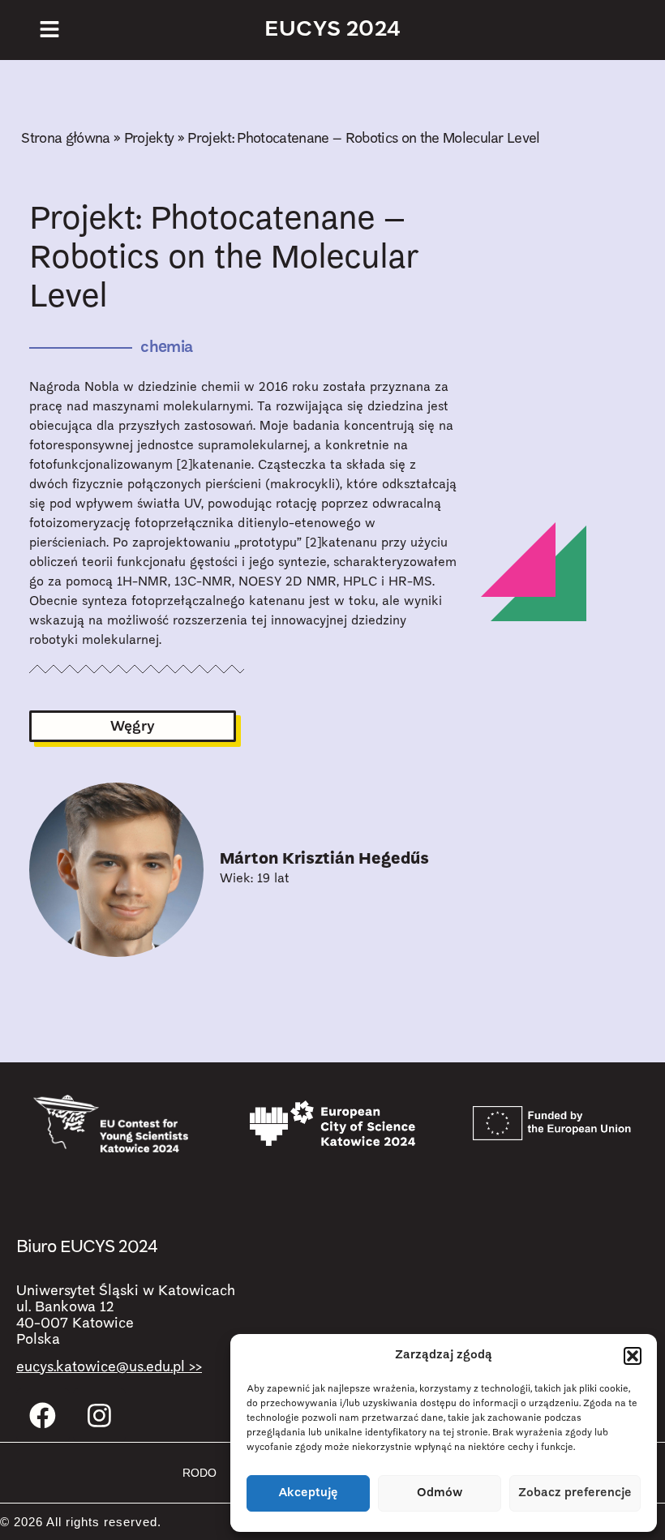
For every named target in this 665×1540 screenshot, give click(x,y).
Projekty (149, 139)
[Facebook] (43, 1415)
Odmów (440, 1493)
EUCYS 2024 (332, 30)
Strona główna (65, 139)
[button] (632, 1356)
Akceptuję (308, 1493)
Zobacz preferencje (575, 1493)
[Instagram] (100, 1415)
